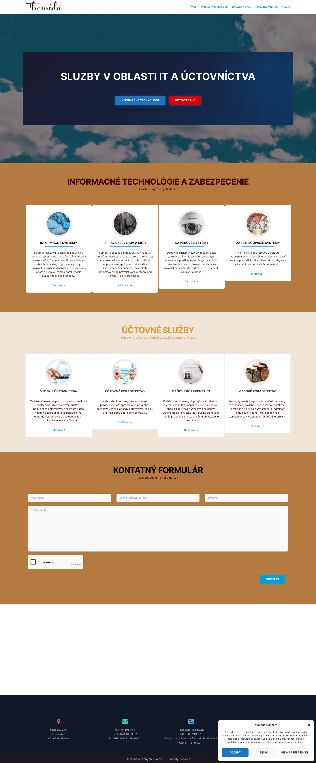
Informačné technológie (214, 6)
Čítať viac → (59, 285)
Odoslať (272, 579)
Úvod (192, 6)
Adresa (286, 6)
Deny (264, 752)
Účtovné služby (241, 6)
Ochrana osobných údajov (144, 759)
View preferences (295, 752)
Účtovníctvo (185, 100)
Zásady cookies (179, 759)
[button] (309, 725)
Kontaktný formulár (266, 6)
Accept (235, 752)
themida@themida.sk (191, 729)
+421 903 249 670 (191, 734)
